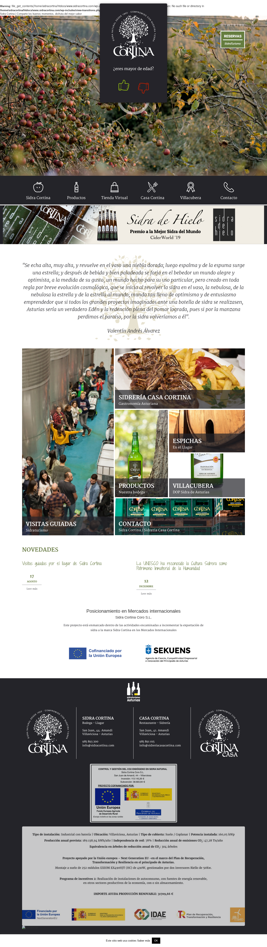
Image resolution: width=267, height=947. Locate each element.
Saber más (143, 940)
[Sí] (123, 86)
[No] (144, 86)
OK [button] (156, 940)
